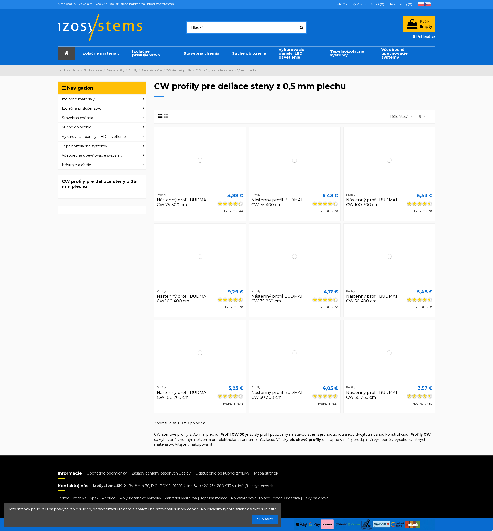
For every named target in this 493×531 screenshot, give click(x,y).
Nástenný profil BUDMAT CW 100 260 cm (183, 395)
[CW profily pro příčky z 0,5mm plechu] (427, 4)
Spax (94, 498)
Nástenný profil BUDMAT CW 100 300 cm (372, 202)
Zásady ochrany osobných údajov (161, 473)
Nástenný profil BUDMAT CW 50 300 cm (277, 395)
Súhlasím (265, 519)
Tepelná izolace (213, 498)
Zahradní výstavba (181, 498)
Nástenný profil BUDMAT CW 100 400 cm (183, 299)
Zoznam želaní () (370, 4)
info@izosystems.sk (255, 485)
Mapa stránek (266, 473)
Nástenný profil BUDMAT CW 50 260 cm (372, 395)
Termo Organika (72, 498)
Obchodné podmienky (107, 473)
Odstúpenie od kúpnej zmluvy (222, 473)
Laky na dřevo (316, 498)
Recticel (109, 498)
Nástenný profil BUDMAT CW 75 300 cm (183, 202)
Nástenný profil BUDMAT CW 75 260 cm (277, 299)
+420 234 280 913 (215, 485)
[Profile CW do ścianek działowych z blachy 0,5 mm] (421, 4)
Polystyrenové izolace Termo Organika (265, 498)
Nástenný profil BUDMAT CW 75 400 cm (277, 202)
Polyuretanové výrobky (140, 498)
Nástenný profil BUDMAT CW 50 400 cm (372, 299)
